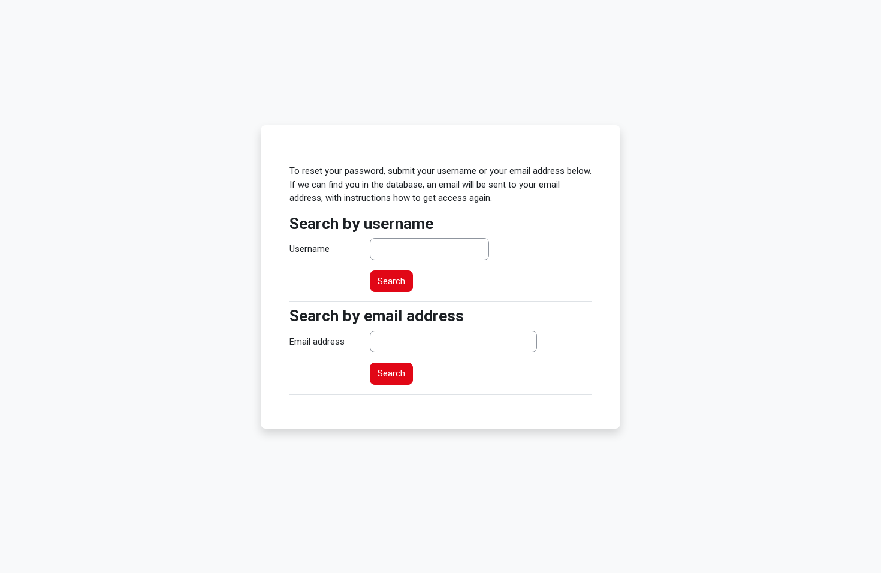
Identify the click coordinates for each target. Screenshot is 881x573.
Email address (317, 341)
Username (309, 248)
